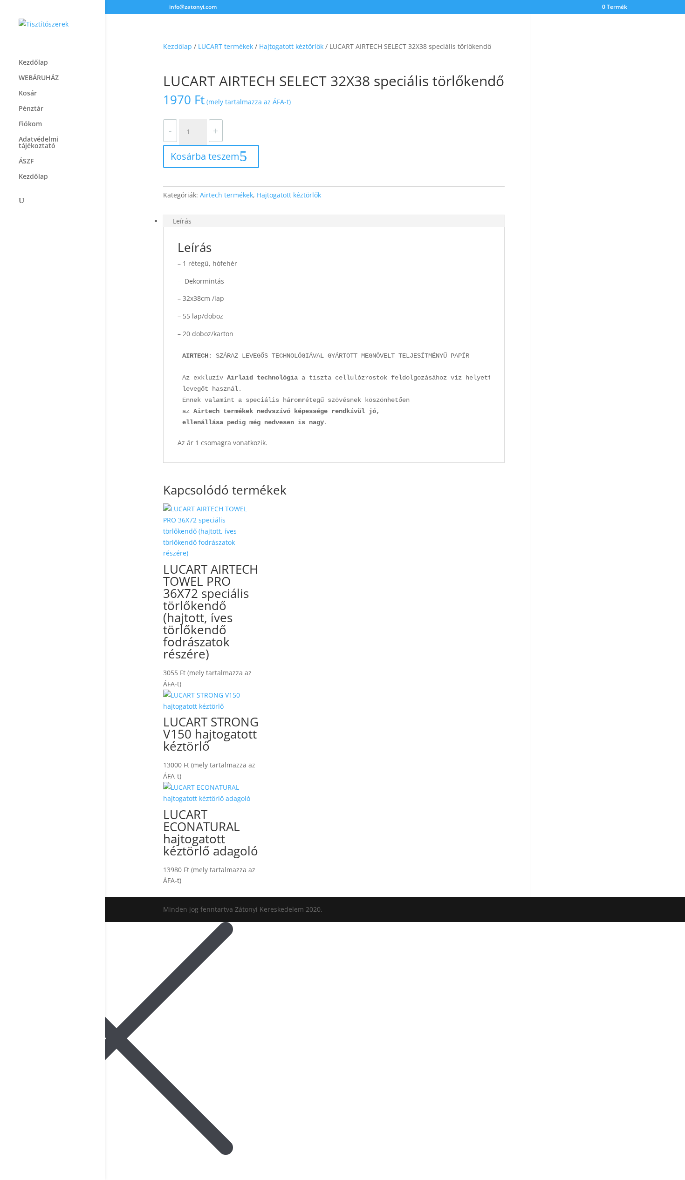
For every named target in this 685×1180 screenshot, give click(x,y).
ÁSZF (26, 161)
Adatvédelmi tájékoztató (38, 143)
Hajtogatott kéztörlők (291, 46)
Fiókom (30, 124)
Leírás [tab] (182, 221)
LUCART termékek (225, 46)
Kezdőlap (33, 63)
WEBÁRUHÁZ (39, 78)
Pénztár (31, 109)
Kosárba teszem (205, 156)
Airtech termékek (226, 194)
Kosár (28, 93)
